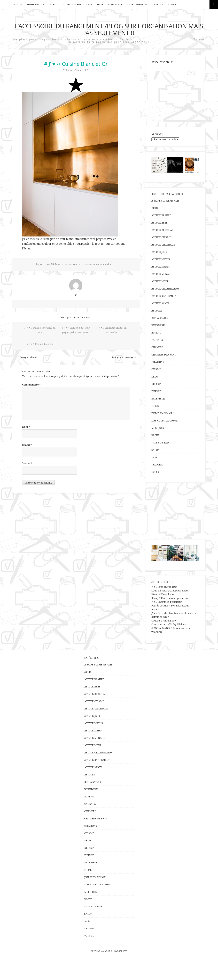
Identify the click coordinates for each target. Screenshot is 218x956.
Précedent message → (124, 357)
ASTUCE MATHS (160, 259)
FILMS (155, 405)
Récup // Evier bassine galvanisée (170, 598)
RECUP (100, 4)
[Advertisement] (175, 99)
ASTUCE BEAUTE (161, 215)
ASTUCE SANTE (160, 303)
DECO (89, 4)
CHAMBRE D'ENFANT (163, 354)
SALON (155, 449)
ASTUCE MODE (160, 281)
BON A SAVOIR (115, 4)
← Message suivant (26, 357)
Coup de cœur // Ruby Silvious (168, 624)
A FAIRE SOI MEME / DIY (165, 200)
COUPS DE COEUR (72, 4)
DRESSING (157, 384)
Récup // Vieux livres (162, 594)
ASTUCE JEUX (159, 252)
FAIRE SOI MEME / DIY (138, 4)
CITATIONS (157, 362)
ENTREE (156, 391)
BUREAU (156, 332)
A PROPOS (158, 4)
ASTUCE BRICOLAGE (163, 230)
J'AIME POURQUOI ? (162, 413)
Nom (26, 426)
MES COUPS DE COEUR (164, 420)
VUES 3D (156, 471)
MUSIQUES (157, 427)
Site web (27, 463)
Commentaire (31, 384)
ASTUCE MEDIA (160, 266)
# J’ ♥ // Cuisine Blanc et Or (76, 63)
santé (154, 457)
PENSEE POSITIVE (35, 4)
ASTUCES (17, 4)
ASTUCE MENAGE (161, 274)
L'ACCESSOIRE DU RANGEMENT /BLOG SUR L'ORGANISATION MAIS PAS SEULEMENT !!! (109, 29)
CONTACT (173, 4)
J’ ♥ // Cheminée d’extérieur (166, 601)
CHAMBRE (157, 347)
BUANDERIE (158, 325)
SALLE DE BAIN (160, 442)
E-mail (27, 445)
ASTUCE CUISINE (161, 237)
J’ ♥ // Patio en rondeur (164, 586)
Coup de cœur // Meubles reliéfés (169, 590)
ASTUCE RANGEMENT (164, 296)
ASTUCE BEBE (159, 222)
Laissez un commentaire (97, 264)
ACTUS (155, 208)
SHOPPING (157, 464)
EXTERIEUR (158, 398)
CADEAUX (53, 4)
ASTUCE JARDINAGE (163, 244)
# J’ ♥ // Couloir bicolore (40, 344)
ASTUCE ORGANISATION (165, 288)
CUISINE (67, 264)
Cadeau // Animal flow (163, 620)
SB (41, 264)
